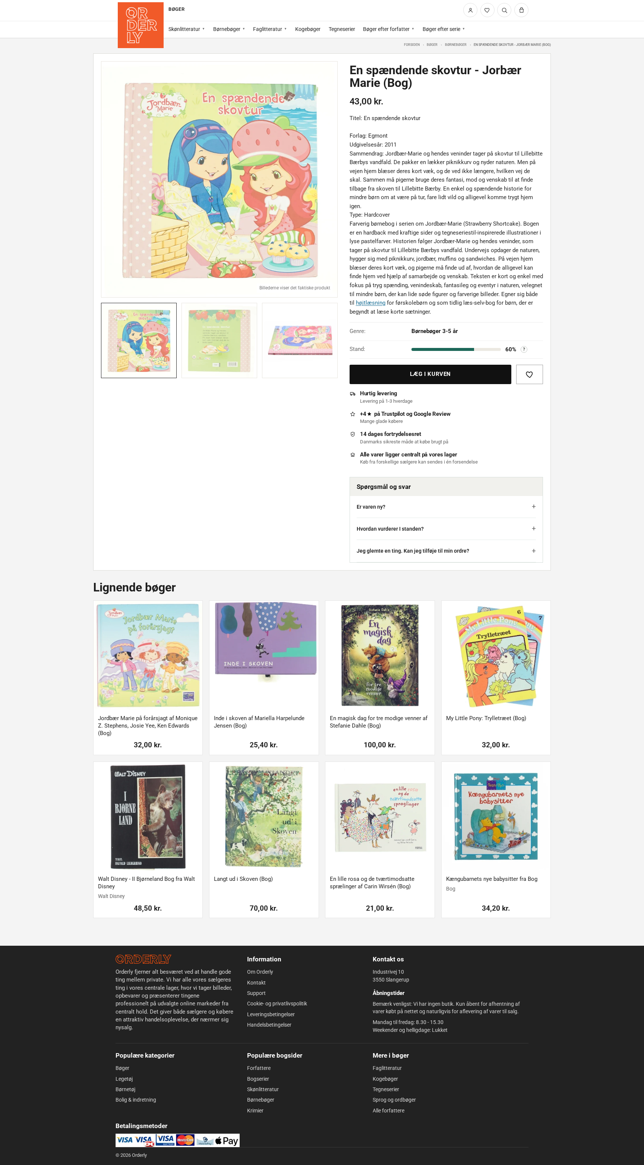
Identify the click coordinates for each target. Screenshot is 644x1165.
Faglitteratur (267, 29)
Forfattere (259, 1068)
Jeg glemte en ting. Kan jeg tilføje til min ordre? (413, 551)
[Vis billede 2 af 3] (219, 341)
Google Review (432, 414)
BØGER (176, 9)
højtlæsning (370, 302)
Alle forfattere (388, 1111)
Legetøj (124, 1079)
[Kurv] (521, 10)
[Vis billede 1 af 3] (139, 341)
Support (256, 993)
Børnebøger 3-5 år (434, 331)
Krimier (255, 1111)
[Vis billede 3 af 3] (300, 341)
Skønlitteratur (184, 29)
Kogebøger (308, 29)
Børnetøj (125, 1089)
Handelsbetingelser (269, 1025)
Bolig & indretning (136, 1100)
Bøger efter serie (441, 29)
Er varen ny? (371, 507)
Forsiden (412, 45)
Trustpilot (393, 414)
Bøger (432, 45)
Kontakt (256, 983)
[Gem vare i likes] (529, 374)
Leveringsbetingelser (271, 1014)
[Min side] (470, 10)
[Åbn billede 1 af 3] (219, 179)
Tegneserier (342, 29)
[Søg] (504, 10)
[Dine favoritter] (487, 10)
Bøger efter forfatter (386, 29)
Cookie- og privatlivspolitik (277, 1004)
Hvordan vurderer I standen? (390, 529)
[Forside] (141, 25)
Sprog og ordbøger (394, 1100)
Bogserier (258, 1079)
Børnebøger (226, 29)
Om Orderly (260, 972)
